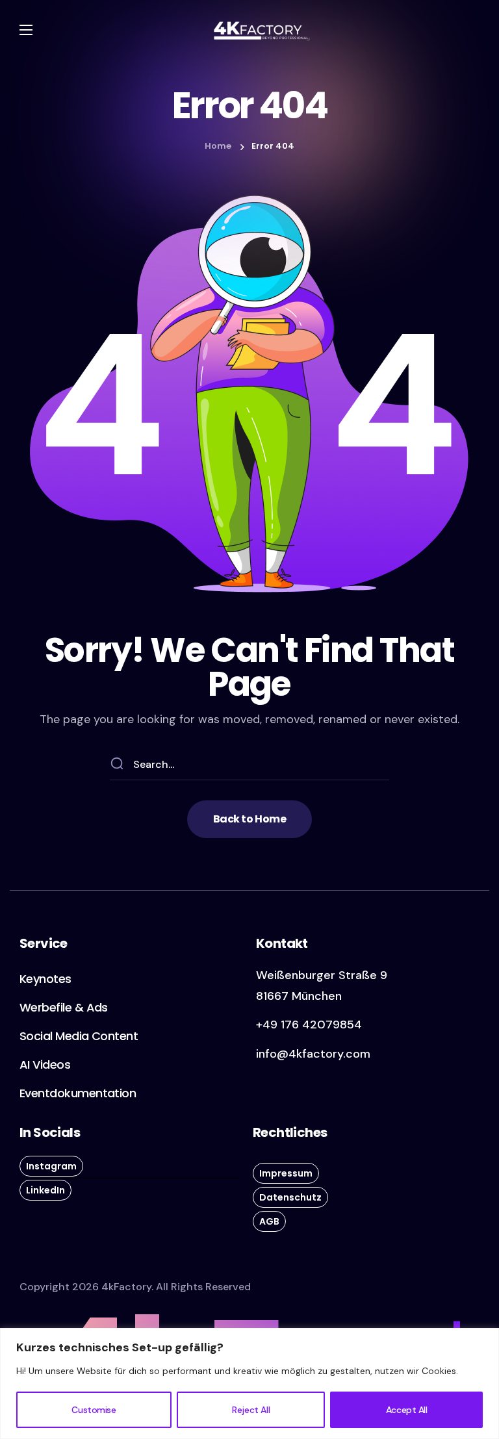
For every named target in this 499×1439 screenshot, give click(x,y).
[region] (249, 1383)
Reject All (251, 1410)
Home (218, 146)
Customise (93, 1410)
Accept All (407, 1410)
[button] (249, 819)
